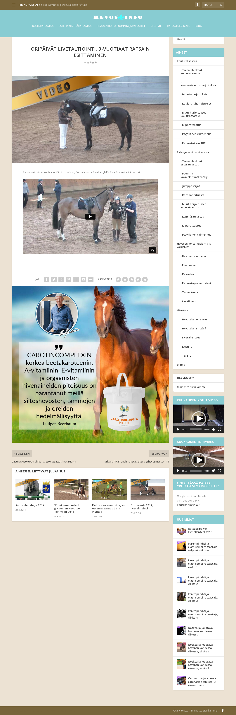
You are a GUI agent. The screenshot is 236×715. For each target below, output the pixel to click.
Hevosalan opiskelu (194, 319)
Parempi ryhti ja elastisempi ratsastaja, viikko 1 (203, 564)
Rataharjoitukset (193, 195)
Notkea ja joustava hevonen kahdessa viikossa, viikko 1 (200, 648)
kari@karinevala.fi (188, 505)
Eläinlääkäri (189, 265)
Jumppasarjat (191, 186)
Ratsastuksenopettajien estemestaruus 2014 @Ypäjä (109, 508)
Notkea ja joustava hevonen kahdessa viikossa (200, 631)
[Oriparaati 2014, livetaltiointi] (148, 489)
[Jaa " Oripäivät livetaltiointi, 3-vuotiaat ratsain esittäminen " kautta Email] (83, 279)
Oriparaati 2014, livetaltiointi (142, 506)
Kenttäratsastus (193, 216)
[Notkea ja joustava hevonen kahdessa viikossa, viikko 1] (181, 647)
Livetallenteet (191, 337)
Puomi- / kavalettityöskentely (194, 175)
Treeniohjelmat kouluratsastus (191, 71)
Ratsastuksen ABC (178, 26)
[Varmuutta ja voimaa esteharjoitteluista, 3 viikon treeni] (181, 680)
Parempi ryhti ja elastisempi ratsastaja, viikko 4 (203, 614)
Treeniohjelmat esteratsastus (191, 162)
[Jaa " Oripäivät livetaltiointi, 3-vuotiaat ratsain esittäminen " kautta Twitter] (54, 279)
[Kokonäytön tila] (219, 429)
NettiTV (187, 346)
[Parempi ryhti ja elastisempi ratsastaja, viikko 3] (181, 596)
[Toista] (178, 429)
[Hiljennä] (213, 429)
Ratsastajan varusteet (196, 283)
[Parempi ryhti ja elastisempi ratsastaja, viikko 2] (181, 579)
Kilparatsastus (191, 125)
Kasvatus (188, 274)
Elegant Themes (35, 710)
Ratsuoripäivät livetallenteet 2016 (200, 530)
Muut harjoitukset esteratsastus (193, 205)
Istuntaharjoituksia (194, 94)
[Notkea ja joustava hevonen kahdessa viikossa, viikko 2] (181, 664)
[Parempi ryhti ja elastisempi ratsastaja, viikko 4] (181, 613)
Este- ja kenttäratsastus (75, 26)
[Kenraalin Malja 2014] (32, 489)
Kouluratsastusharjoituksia (198, 85)
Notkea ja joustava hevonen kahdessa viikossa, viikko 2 (200, 665)
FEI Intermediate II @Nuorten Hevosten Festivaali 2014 (67, 508)
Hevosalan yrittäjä (194, 328)
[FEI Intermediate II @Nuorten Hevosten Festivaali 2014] (71, 489)
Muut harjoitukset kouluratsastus (193, 114)
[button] (198, 418)
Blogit (199, 26)
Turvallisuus (190, 292)
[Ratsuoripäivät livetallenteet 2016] (181, 531)
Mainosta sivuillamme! (191, 387)
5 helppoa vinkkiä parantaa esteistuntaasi (63, 4)
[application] (198, 419)
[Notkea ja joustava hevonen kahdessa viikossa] (181, 630)
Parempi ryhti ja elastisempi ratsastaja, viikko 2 (203, 580)
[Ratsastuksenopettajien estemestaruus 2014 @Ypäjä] (109, 489)
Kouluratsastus (42, 26)
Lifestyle (156, 26)
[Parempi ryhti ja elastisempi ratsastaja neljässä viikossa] (181, 546)
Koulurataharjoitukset (196, 103)
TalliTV (186, 355)
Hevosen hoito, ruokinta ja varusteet (121, 26)
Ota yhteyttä (185, 378)
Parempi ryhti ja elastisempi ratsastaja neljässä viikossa (202, 547)
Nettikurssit (190, 301)
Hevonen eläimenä (194, 256)
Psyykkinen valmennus (196, 134)
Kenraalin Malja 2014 (29, 505)
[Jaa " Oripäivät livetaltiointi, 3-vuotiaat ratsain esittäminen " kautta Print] (90, 279)
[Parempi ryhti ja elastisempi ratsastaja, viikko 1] (181, 562)
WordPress (72, 710)
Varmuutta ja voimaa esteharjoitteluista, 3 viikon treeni (202, 682)
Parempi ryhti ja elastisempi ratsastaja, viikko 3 (203, 597)
